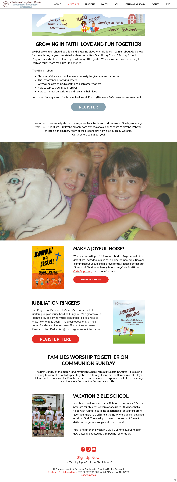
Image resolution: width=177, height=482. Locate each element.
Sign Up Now (88, 458)
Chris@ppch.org (82, 271)
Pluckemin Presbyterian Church (63, 472)
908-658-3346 (88, 475)
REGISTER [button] (88, 107)
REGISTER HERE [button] (91, 279)
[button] (55, 339)
